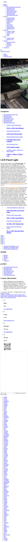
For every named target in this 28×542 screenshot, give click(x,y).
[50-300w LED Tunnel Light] (14, 221)
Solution (6, 256)
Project (8, 34)
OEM (8, 35)
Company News (10, 38)
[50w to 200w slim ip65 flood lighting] (15, 228)
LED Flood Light (11, 9)
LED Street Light (11, 13)
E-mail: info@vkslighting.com (11, 249)
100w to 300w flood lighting (15, 128)
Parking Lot (9, 22)
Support (5, 40)
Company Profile (11, 31)
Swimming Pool (10, 27)
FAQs (8, 46)
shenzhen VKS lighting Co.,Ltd (11, 246)
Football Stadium (11, 18)
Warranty (9, 43)
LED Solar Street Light (12, 15)
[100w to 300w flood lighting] (14, 215)
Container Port (10, 20)
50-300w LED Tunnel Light (15, 224)
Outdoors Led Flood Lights (7, 294)
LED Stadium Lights (13, 147)
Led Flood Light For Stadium (14, 296)
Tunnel (8, 23)
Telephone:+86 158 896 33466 (11, 247)
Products (6, 5)
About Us (6, 30)
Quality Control (10, 32)
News (5, 36)
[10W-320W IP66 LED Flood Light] (15, 207)
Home (5, 4)
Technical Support (11, 42)
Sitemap (7, 293)
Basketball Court (10, 19)
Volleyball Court (10, 28)
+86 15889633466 (8, 309)
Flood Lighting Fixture (19, 294)
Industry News (10, 39)
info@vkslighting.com (9, 320)
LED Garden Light (11, 12)
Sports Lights (4, 296)
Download (9, 44)
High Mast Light (10, 8)
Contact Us (6, 47)
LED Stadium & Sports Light (13, 7)
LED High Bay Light (12, 11)
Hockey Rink (10, 26)
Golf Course (9, 24)
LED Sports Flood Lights (14, 134)
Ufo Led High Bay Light (10, 297)
